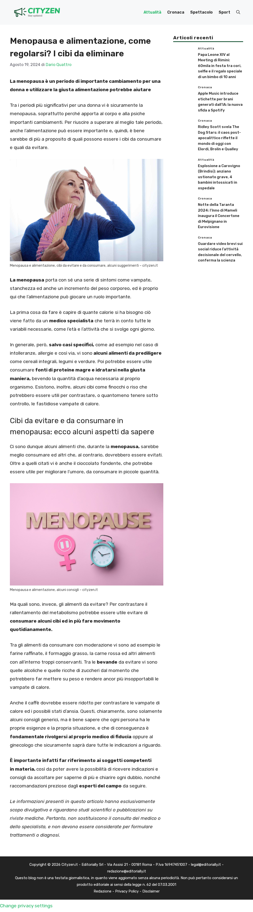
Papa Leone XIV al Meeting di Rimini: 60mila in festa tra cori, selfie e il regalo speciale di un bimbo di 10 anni (220, 65)
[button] (238, 12)
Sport (224, 12)
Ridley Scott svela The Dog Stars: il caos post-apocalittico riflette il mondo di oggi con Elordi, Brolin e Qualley (219, 138)
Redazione (102, 891)
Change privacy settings (26, 906)
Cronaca (175, 12)
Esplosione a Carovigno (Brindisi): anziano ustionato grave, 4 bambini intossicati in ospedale (219, 177)
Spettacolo (201, 12)
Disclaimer (151, 891)
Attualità (152, 12)
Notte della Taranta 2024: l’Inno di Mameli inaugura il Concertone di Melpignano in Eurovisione (218, 215)
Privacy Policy (127, 891)
